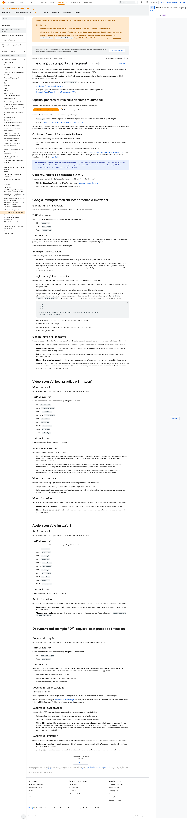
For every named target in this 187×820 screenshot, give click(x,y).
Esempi (77, 12)
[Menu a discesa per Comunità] (80, 2)
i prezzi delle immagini (64, 700)
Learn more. (111, 20)
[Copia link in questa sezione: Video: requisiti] (52, 387)
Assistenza (88, 2)
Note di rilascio (113, 794)
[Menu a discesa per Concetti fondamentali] (30, 12)
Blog (162, 2)
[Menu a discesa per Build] (25, 2)
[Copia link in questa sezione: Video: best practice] (58, 478)
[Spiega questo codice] (124, 302)
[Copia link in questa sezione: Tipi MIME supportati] (53, 215)
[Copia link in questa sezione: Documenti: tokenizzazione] (66, 688)
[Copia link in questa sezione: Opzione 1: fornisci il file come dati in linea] (84, 134)
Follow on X (72, 791)
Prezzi (52, 2)
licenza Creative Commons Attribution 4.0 (97, 767)
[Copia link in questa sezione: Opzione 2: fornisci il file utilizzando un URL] (85, 175)
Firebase (34, 58)
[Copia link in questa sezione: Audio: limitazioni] (54, 599)
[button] (11, 40)
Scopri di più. (54, 157)
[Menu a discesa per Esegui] (36, 2)
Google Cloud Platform (84, 808)
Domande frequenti (115, 800)
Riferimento (67, 12)
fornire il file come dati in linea (54, 122)
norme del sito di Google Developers (83, 769)
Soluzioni (44, 2)
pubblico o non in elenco (87, 183)
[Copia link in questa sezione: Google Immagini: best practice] (72, 276)
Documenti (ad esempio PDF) (64, 92)
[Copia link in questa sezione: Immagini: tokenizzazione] (64, 252)
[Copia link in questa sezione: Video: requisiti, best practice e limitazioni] (94, 382)
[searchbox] (13, 18)
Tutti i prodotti (99, 808)
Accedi (182, 2)
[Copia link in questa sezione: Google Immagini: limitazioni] (68, 337)
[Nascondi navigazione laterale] (23, 816)
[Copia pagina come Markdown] (97, 63)
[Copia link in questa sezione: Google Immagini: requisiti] (65, 206)
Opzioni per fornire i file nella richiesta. (49, 86)
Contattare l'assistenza (116, 784)
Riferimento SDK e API (35, 787)
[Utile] (124, 58)
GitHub (31, 797)
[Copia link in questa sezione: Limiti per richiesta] (51, 235)
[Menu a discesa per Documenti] (67, 2)
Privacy (37, 816)
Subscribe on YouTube (75, 794)
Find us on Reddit (74, 787)
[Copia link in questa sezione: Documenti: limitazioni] (61, 736)
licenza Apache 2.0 (46, 769)
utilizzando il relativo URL (75, 122)
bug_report (185, 8)
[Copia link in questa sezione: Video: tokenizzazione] (60, 448)
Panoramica (6, 12)
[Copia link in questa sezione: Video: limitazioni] (54, 498)
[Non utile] (127, 58)
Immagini (39, 92)
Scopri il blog (73, 784)
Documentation (9, 8)
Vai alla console (172, 2)
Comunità (74, 2)
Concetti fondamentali (21, 12)
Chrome (61, 808)
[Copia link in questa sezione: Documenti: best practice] (64, 708)
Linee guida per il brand (116, 797)
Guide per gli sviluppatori (36, 784)
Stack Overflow (114, 787)
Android (53, 808)
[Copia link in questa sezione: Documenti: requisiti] (58, 638)
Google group (113, 791)
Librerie (31, 794)
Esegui (32, 2)
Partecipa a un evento (75, 797)
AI (35, 12)
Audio (51, 92)
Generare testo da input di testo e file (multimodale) (106, 152)
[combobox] (128, 2)
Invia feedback (122, 63)
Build (21, 2)
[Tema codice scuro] (127, 302)
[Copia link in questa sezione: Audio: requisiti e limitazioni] (73, 526)
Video (46, 92)
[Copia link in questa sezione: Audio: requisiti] (52, 531)
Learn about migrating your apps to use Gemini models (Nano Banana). (98, 32)
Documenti (61, 2)
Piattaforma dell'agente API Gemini (73, 110)
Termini (31, 816)
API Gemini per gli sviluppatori (47, 110)
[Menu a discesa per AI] (38, 12)
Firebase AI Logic (28, 8)
